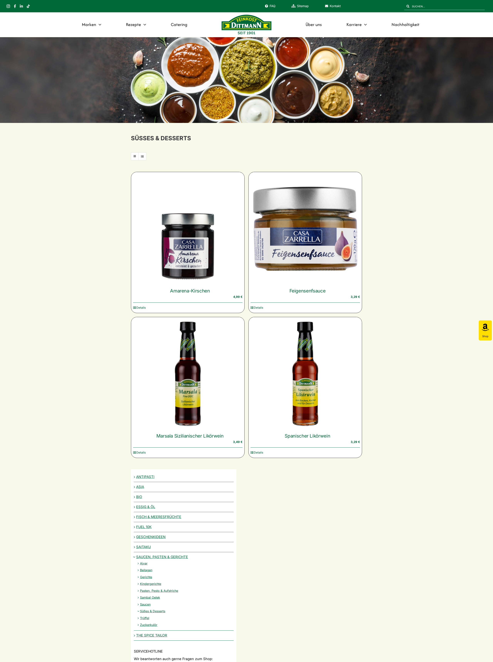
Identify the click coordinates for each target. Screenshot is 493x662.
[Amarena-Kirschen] (187, 228)
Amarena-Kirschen (190, 291)
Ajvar (144, 563)
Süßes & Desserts (152, 611)
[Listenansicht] (142, 156)
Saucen (145, 604)
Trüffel (144, 618)
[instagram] (8, 6)
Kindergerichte (150, 584)
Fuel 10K (144, 527)
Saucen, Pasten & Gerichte (162, 557)
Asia (140, 487)
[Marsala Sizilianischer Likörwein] (187, 373)
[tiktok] (28, 6)
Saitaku (143, 547)
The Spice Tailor (151, 635)
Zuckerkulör (148, 625)
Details (141, 307)
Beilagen (146, 570)
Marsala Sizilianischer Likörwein (190, 436)
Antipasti (145, 477)
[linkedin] (21, 6)
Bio (139, 497)
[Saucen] (246, 80)
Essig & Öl (145, 507)
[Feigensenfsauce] (305, 228)
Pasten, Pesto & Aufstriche (159, 591)
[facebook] (15, 6)
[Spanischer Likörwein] (305, 373)
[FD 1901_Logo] (246, 15)
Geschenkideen (151, 537)
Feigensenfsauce (307, 291)
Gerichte (146, 577)
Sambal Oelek (150, 597)
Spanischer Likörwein (307, 436)
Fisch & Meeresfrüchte (158, 517)
